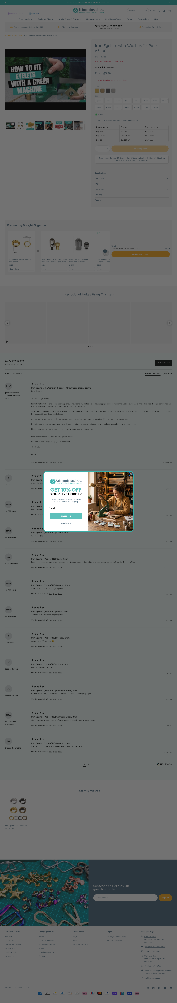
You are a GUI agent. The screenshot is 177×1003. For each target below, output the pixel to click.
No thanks (66, 523)
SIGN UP (66, 516)
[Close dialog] (131, 474)
